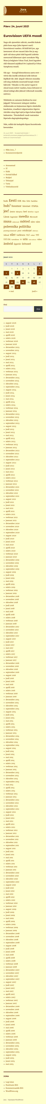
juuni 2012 (10, 818)
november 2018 (12, 599)
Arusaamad (19, 133)
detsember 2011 (12, 836)
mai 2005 (10, 1064)
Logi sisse (10, 1082)
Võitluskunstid (12, 187)
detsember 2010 (12, 873)
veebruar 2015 (12, 730)
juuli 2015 (10, 715)
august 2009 (11, 909)
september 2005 (12, 1052)
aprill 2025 (10, 365)
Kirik (8, 171)
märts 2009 (11, 924)
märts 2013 (10, 791)
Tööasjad (9, 181)
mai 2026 (10, 332)
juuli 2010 (10, 888)
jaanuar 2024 (11, 411)
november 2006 (12, 1009)
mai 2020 (10, 545)
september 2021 (12, 496)
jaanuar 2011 (11, 870)
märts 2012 (10, 827)
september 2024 (12, 387)
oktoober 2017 (12, 633)
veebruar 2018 (12, 621)
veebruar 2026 (12, 341)
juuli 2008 (10, 949)
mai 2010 (9, 894)
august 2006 (11, 1018)
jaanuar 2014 (11, 769)
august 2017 (11, 639)
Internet (26, 206)
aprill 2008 (10, 958)
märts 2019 (10, 587)
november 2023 (12, 417)
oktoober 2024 (12, 384)
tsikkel (33, 235)
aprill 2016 (10, 687)
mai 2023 (9, 435)
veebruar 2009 (12, 927)
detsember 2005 (12, 1043)
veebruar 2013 (11, 794)
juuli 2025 (10, 356)
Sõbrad (6, 235)
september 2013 (12, 782)
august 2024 (11, 390)
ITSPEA (34, 206)
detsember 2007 (12, 970)
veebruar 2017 (11, 657)
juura (12, 211)
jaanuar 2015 (11, 733)
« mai (11, 291)
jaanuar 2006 (11, 1040)
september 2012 (12, 809)
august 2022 (11, 463)
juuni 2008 (10, 952)
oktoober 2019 (12, 566)
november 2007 (12, 973)
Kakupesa (19, 212)
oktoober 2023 (12, 420)
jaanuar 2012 (11, 833)
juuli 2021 (10, 502)
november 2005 (12, 1046)
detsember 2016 (12, 663)
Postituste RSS (12, 1085)
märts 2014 (10, 763)
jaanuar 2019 (11, 593)
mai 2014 (9, 757)
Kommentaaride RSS (14, 1088)
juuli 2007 (10, 985)
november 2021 (12, 490)
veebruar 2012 (12, 830)
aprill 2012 (10, 824)
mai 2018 (9, 611)
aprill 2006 (10, 1031)
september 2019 (12, 569)
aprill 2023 (10, 438)
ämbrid (6, 135)
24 (23, 282)
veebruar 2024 (12, 408)
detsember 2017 (12, 627)
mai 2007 (9, 991)
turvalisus (15, 239)
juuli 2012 (10, 815)
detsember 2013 (12, 772)
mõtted (25, 221)
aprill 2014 (10, 760)
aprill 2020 (10, 548)
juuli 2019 (10, 575)
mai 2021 (9, 508)
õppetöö (17, 244)
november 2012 (12, 803)
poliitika (25, 226)
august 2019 (11, 572)
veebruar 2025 (12, 371)
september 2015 (12, 709)
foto (28, 201)
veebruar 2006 (12, 1037)
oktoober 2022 (12, 457)
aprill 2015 (10, 724)
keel (25, 211)
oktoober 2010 (12, 879)
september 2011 (12, 845)
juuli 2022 (10, 466)
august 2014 (11, 748)
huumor (17, 206)
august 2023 (11, 426)
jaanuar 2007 (11, 1003)
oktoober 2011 (12, 842)
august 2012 (11, 812)
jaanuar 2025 (11, 374)
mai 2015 (9, 721)
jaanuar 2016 (11, 696)
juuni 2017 (10, 645)
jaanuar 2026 (11, 344)
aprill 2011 (10, 860)
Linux (6, 216)
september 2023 (12, 423)
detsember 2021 (12, 487)
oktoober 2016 (12, 669)
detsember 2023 (12, 414)
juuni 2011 (10, 854)
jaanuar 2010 (11, 906)
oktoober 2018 (12, 602)
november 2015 (12, 703)
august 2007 (11, 982)
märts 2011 (10, 864)
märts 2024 (10, 405)
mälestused (15, 222)
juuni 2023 (10, 432)
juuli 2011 (9, 851)
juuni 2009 (10, 915)
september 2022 (12, 460)
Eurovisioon (13, 135)
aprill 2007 (10, 994)
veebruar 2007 (12, 1000)
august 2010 (11, 885)
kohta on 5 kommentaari (12, 137)
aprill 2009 (10, 921)
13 (39, 273)
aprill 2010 (10, 897)
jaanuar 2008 (11, 967)
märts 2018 (10, 617)
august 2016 (11, 675)
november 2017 (12, 630)
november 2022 (12, 453)
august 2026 (11, 323)
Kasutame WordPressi (15, 1100)
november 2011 (12, 839)
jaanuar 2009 (11, 930)
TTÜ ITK (7, 239)
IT (6, 168)
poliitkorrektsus (28, 135)
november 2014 (12, 739)
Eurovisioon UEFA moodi (23, 36)
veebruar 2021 (12, 517)
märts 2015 (10, 727)
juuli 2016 (10, 678)
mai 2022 (10, 472)
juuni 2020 (10, 542)
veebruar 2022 (12, 481)
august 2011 (11, 848)
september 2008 (12, 942)
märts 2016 (10, 690)
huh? (7, 206)
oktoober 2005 (12, 1049)
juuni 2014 (10, 754)
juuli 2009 (10, 912)
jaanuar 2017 (11, 660)
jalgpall (20, 135)
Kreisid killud (11, 174)
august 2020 (11, 535)
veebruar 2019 (12, 590)
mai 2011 (9, 857)
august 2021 (11, 499)
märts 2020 (10, 551)
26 (34, 282)
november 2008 (12, 936)
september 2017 (12, 636)
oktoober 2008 (12, 939)
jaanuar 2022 (11, 484)
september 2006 (13, 1015)
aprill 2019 (10, 584)
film (24, 201)
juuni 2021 (10, 505)
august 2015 (11, 712)
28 (6, 287)
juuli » (34, 291)
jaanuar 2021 (11, 520)
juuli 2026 (10, 326)
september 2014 (12, 745)
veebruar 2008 (12, 964)
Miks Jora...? (11, 150)
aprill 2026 (10, 335)
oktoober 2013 (12, 778)
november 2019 (12, 563)
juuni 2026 (10, 329)
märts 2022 (10, 478)
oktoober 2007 (12, 976)
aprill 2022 (10, 475)
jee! (6, 211)
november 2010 (12, 876)
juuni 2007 (10, 988)
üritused (26, 243)
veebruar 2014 (12, 766)
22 (12, 282)
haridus (34, 201)
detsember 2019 (12, 560)
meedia (24, 216)
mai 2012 (9, 821)
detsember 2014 (12, 736)
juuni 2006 (10, 1025)
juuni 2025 (10, 359)
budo (6, 201)
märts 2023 (10, 441)
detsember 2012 (12, 800)
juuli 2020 (10, 539)
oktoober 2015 (12, 706)
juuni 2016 (10, 681)
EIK (19, 201)
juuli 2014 (10, 751)
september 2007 (12, 979)
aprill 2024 (10, 402)
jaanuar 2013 (11, 797)
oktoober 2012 (12, 806)
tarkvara (21, 235)
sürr (13, 234)
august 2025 (11, 353)
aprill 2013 (10, 788)
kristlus (31, 212)
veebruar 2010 (12, 903)
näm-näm (35, 222)
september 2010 (12, 882)
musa (7, 221)
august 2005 (11, 1055)
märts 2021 (10, 514)
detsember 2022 (12, 450)
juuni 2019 (10, 578)
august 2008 (11, 946)
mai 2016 (9, 684)
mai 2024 (10, 399)
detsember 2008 (12, 933)
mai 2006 (10, 1028)
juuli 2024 (10, 393)
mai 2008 (10, 955)
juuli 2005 (10, 1058)
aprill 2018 (10, 614)
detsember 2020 (12, 523)
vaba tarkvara (32, 239)
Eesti (13, 201)
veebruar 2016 (12, 693)
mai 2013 (9, 785)
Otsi (5, 305)
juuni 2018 (10, 608)
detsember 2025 (12, 347)
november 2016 (12, 666)
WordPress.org (12, 1091)
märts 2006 (11, 1034)
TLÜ (28, 235)
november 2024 (12, 381)
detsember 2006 (13, 1006)
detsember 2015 (12, 700)
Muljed (25, 133)
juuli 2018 (10, 605)
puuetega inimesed (10, 231)
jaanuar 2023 (11, 447)
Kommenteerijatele (14, 153)
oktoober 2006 (12, 1012)
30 (17, 287)
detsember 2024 (12, 378)
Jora (5, 1100)
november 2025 (12, 350)
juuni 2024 (10, 396)
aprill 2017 (10, 651)
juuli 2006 (10, 1021)
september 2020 (12, 532)
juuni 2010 (10, 891)
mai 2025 (10, 362)
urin (25, 239)
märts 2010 (10, 900)
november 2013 (12, 775)
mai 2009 (10, 918)
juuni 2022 (10, 469)
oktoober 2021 (12, 493)
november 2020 (12, 526)
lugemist (14, 217)
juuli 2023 (10, 429)
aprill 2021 (10, 511)
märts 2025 (10, 368)
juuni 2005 (10, 1061)
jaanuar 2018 (11, 624)
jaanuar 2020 (11, 557)
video (39, 239)
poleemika (11, 226)
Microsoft (34, 217)
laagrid (37, 212)
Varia (8, 184)
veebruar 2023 (12, 444)
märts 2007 (10, 997)
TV (35, 135)
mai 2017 (9, 648)
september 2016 (12, 672)
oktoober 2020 (12, 529)
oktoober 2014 (12, 742)
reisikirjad (26, 230)
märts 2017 (10, 654)
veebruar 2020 (12, 554)
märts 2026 (11, 338)
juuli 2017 (10, 642)
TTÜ (37, 235)
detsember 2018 (12, 596)
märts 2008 (10, 961)
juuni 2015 (10, 718)
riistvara (35, 231)
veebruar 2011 (11, 867)
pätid (19, 231)
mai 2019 (9, 581)
